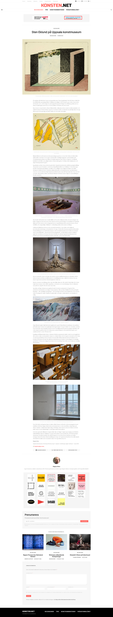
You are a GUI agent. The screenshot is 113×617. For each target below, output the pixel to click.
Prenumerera (55, 1)
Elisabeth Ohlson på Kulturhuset (80, 555)
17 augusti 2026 (60, 558)
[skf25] (51, 485)
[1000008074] (31, 493)
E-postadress (50, 587)
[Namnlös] (51, 493)
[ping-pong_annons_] (61, 501)
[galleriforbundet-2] (31, 485)
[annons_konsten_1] (41, 501)
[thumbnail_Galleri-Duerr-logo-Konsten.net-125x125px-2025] (31, 477)
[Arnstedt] (61, 493)
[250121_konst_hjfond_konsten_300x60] (73, 17)
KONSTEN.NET (28, 611)
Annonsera (29, 1)
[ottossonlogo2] (31, 501)
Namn (27, 587)
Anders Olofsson (29, 558)
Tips (46, 10)
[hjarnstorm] (51, 501)
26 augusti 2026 (37, 558)
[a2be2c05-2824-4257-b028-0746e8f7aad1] (71, 493)
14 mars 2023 (60, 35)
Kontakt (41, 1)
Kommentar (29, 573)
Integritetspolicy (48, 1)
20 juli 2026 (84, 557)
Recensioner (38, 10)
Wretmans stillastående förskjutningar (56, 555)
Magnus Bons (53, 35)
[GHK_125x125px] (41, 477)
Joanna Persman (77, 557)
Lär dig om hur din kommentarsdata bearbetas (64, 599)
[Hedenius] (41, 485)
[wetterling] (81, 485)
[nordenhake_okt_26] (81, 493)
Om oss (23, 1)
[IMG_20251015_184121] (41, 17)
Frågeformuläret (72, 10)
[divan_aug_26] (71, 485)
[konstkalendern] (51, 477)
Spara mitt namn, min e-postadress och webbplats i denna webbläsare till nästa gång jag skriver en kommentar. (55, 592)
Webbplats (70, 587)
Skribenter (35, 1)
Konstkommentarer (57, 10)
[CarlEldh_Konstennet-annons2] (71, 477)
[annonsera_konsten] (81, 477)
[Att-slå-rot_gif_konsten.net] (61, 477)
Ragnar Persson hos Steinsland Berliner (33, 555)
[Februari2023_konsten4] (61, 485)
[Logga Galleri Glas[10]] (41, 493)
